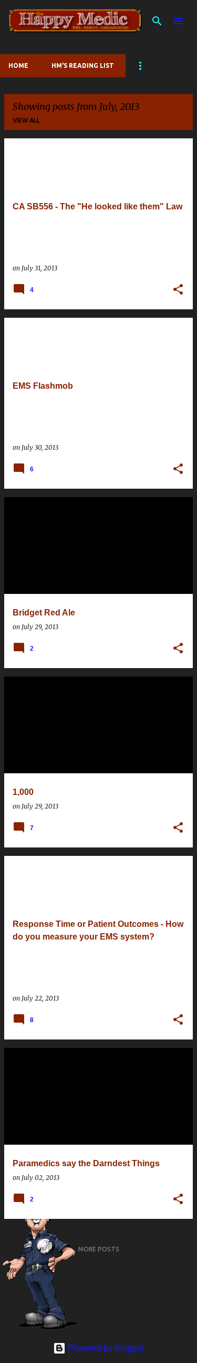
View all (26, 120)
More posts (98, 1249)
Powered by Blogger (105, 1348)
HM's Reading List (82, 65)
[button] (178, 290)
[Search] (157, 21)
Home (18, 65)
